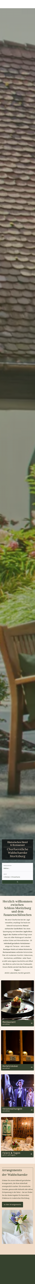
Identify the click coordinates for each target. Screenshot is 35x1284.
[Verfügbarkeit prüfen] (17, 882)
